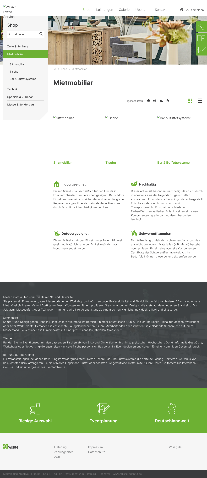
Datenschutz (96, 452)
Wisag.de (175, 447)
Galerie (124, 10)
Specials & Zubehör (20, 97)
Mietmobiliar (15, 54)
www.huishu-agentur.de (127, 473)
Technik (12, 89)
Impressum (95, 447)
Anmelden (197, 10)
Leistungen (104, 10)
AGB (57, 456)
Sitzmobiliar (62, 163)
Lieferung (60, 447)
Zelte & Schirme (17, 46)
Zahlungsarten (63, 452)
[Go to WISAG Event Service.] (54, 68)
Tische (110, 163)
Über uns (142, 10)
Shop (87, 10)
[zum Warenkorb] (181, 10)
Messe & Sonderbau (20, 104)
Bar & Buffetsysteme (173, 163)
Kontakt (161, 10)
